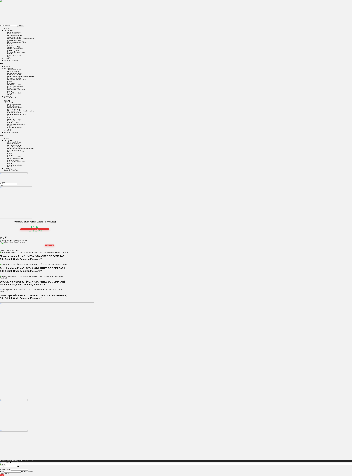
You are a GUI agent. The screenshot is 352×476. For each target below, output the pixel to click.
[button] (49, 63)
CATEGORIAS (8, 30)
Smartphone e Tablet (14, 47)
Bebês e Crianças (13, 34)
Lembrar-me (5, 473)
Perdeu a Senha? (27, 471)
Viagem (9, 57)
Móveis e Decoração (14, 40)
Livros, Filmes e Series (14, 55)
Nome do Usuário (5, 469)
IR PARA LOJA (35, 229)
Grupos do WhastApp (11, 60)
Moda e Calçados (13, 50)
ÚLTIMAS (7, 29)
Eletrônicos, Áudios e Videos (16, 42)
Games (9, 44)
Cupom (9, 53)
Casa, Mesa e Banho (14, 37)
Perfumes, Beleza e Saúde (16, 52)
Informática (10, 45)
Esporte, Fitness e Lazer (15, 48)
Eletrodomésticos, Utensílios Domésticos (20, 39)
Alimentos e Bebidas (14, 32)
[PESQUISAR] (18, 466)
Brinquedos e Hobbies (14, 35)
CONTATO (7, 58)
